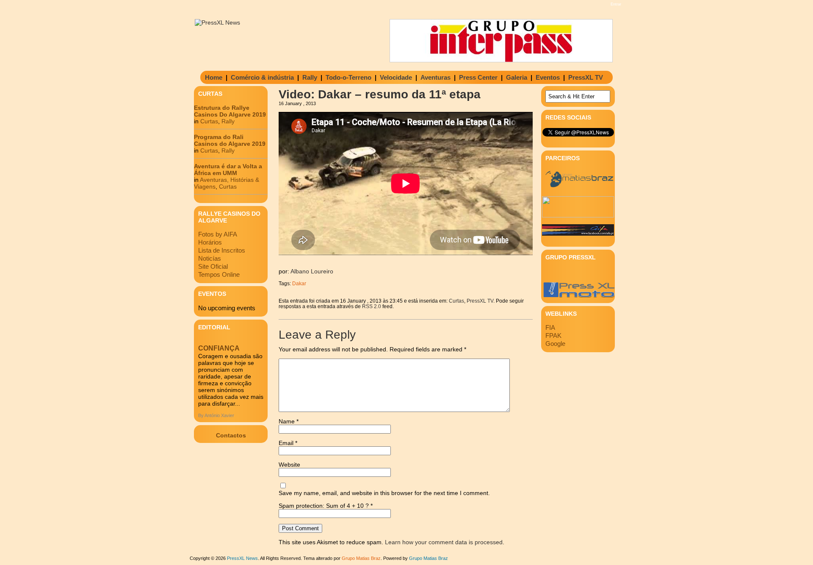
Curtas (209, 121)
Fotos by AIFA (217, 234)
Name (289, 421)
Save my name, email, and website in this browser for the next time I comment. (384, 493)
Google (555, 343)
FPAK (553, 335)
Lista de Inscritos (221, 250)
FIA (550, 327)
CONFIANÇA (219, 348)
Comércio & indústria (262, 77)
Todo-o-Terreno (348, 77)
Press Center (478, 77)
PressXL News (242, 558)
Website (289, 464)
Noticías (209, 258)
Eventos (548, 77)
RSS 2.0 (371, 306)
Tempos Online (219, 274)
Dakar (299, 283)
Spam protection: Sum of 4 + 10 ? (324, 505)
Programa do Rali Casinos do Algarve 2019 (229, 140)
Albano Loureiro (311, 271)
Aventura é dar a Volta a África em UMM (228, 169)
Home (213, 77)
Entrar (616, 4)
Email (288, 443)
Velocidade (396, 77)
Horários (210, 242)
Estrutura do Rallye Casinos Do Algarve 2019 (230, 111)
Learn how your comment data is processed (444, 542)
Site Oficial (213, 266)
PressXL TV (585, 77)
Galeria (516, 77)
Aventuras (435, 77)
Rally (309, 77)
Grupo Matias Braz (428, 558)
